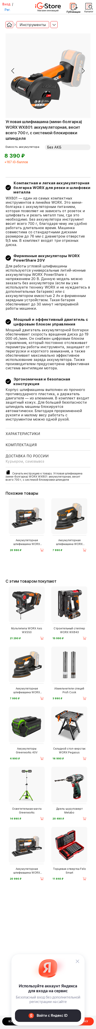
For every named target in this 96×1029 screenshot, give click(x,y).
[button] (13, 71)
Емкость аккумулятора (22, 146)
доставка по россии (27, 459)
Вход (6, 4)
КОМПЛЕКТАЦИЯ (21, 445)
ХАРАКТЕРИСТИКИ (23, 434)
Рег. (7, 10)
